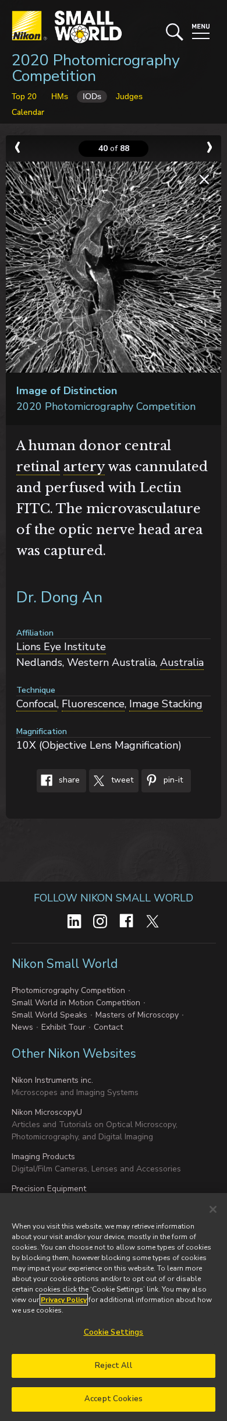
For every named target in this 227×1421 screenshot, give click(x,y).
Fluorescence (93, 704)
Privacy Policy (64, 1299)
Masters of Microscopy (137, 1014)
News (22, 1027)
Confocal (36, 704)
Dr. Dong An (59, 597)
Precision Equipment (49, 1188)
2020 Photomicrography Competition (96, 68)
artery (84, 467)
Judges (129, 96)
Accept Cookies (113, 1399)
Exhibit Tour (63, 1027)
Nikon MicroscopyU (47, 1112)
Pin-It (172, 779)
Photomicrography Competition (68, 990)
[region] (113, 1307)
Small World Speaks (49, 1014)
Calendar (28, 112)
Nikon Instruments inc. (52, 1080)
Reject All (113, 1365)
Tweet (121, 779)
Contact (108, 1027)
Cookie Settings (114, 1332)
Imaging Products (43, 1156)
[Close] (213, 1209)
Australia (182, 662)
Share (68, 779)
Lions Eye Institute (61, 647)
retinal (38, 467)
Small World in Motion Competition (76, 1002)
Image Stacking (166, 704)
